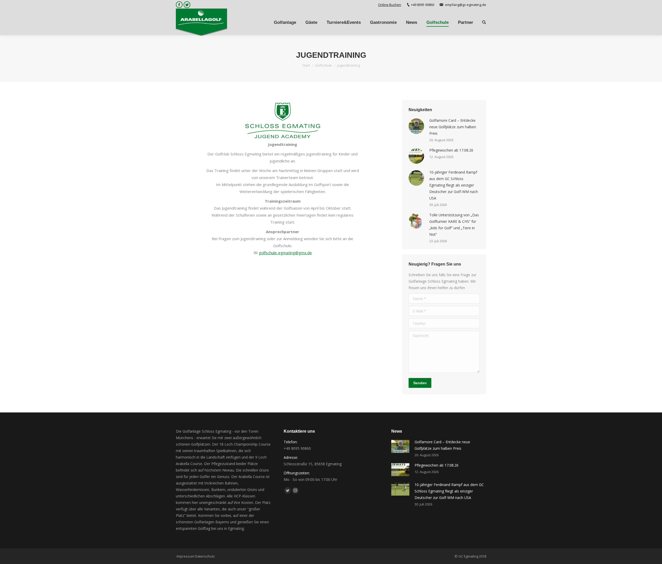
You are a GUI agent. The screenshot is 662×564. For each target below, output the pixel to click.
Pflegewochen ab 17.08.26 (451, 150)
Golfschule (323, 65)
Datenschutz (205, 556)
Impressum (185, 556)
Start (306, 65)
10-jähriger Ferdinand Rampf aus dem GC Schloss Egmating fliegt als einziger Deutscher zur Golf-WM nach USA (453, 185)
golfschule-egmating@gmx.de (285, 252)
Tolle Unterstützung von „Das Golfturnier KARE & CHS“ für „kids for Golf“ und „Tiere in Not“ (454, 224)
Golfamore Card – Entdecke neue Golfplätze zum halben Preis (452, 127)
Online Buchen (389, 4)
